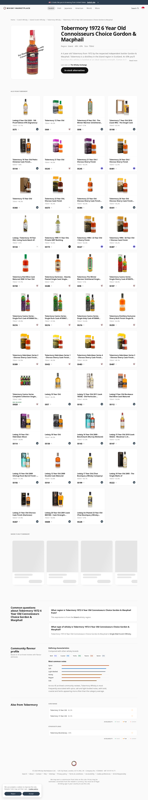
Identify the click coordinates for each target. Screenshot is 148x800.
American (79, 8)
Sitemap (52, 774)
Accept (31, 794)
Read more (133, 61)
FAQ (45, 774)
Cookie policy (33, 789)
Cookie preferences (104, 774)
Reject (13, 794)
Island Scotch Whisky (37, 20)
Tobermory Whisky (54, 20)
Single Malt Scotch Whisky (120, 634)
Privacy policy (62, 774)
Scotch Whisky (22, 20)
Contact (38, 774)
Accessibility (89, 774)
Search (24, 774)
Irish (59, 8)
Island (76, 617)
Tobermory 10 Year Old (58, 710)
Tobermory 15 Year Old (58, 716)
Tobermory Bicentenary (58, 733)
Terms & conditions (76, 774)
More (97, 8)
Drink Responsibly (119, 774)
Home (13, 20)
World (89, 8)
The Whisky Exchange (79, 65)
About (31, 774)
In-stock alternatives (74, 70)
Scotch (51, 8)
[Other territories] (143, 8)
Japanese (68, 8)
